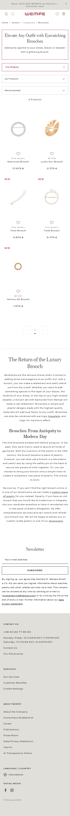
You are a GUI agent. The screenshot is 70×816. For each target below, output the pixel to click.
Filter (12, 67)
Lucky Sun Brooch (52, 161)
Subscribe (35, 570)
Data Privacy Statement (18, 741)
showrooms (56, 521)
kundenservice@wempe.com (19, 595)
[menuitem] (6, 14)
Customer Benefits (15, 682)
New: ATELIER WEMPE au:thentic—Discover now (35, 5)
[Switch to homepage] (35, 14)
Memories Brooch (18, 161)
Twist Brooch (18, 230)
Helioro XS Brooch (18, 299)
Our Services (11, 676)
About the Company (15, 711)
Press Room (10, 735)
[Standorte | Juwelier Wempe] (63, 14)
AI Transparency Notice (17, 753)
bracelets (54, 416)
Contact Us (10, 647)
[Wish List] (57, 14)
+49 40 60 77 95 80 (17, 632)
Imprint (7, 747)
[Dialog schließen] (67, 4)
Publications (11, 729)
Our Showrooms (13, 653)
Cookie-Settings (13, 688)
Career (7, 723)
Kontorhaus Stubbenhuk (18, 717)
